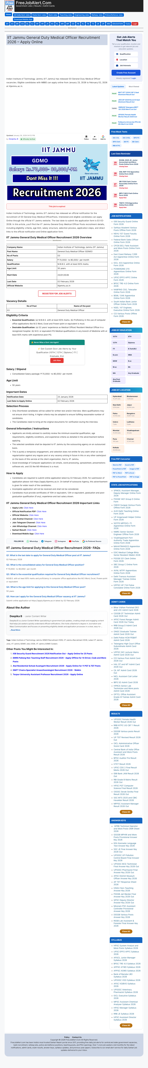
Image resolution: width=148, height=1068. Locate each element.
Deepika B (13, 139)
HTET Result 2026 (122, 764)
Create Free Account (126, 73)
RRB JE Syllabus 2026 (124, 1014)
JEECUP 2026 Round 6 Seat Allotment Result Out (129, 101)
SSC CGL (116, 138)
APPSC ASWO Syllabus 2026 (127, 971)
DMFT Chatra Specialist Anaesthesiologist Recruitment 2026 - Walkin (47, 670)
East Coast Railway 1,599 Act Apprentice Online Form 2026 (126, 256)
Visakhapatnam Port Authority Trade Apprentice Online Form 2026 (126, 540)
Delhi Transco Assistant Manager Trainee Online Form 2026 (125, 579)
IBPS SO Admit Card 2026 (126, 682)
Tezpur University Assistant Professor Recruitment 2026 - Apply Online (48, 674)
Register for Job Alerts (57, 293)
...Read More (15, 630)
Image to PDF (134, 469)
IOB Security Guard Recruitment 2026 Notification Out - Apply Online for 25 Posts (52, 653)
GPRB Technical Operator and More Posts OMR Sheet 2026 (126, 828)
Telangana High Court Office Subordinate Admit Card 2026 (127, 646)
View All (126, 322)
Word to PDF (117, 465)
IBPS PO (136, 138)
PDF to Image (134, 477)
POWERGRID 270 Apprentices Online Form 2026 (125, 271)
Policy (66, 1037)
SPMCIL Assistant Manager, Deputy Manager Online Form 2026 (127, 493)
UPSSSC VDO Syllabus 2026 (127, 980)
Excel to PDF (129, 465)
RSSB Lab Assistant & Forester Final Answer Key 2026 (126, 923)
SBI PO (126, 142)
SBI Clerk (135, 142)
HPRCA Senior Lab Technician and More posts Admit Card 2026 (126, 688)
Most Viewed (134, 86)
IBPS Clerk (116, 142)
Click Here (28, 508)
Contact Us (77, 1037)
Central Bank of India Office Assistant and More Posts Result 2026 (126, 752)
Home (8, 14)
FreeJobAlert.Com (33, 2)
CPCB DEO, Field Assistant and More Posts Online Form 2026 (127, 248)
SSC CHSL (126, 138)
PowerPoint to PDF (119, 469)
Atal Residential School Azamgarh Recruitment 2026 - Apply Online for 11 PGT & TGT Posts (57, 666)
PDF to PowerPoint (119, 477)
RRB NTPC (116, 146)
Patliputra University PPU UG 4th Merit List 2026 (129, 123)
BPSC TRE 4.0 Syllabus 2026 (127, 963)
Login (133, 78)
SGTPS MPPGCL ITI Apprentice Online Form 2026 (124, 525)
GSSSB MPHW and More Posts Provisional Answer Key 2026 (125, 837)
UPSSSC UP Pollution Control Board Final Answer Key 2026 (126, 857)
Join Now (57, 360)
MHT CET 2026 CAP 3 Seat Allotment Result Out (128, 93)
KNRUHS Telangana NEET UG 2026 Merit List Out (128, 108)
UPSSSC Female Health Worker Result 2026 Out (127, 116)
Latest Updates (118, 86)
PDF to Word (117, 473)
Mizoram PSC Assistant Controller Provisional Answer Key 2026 (124, 908)
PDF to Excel (129, 473)
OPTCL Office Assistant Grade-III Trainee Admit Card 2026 (127, 697)
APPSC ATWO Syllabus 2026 (127, 967)
